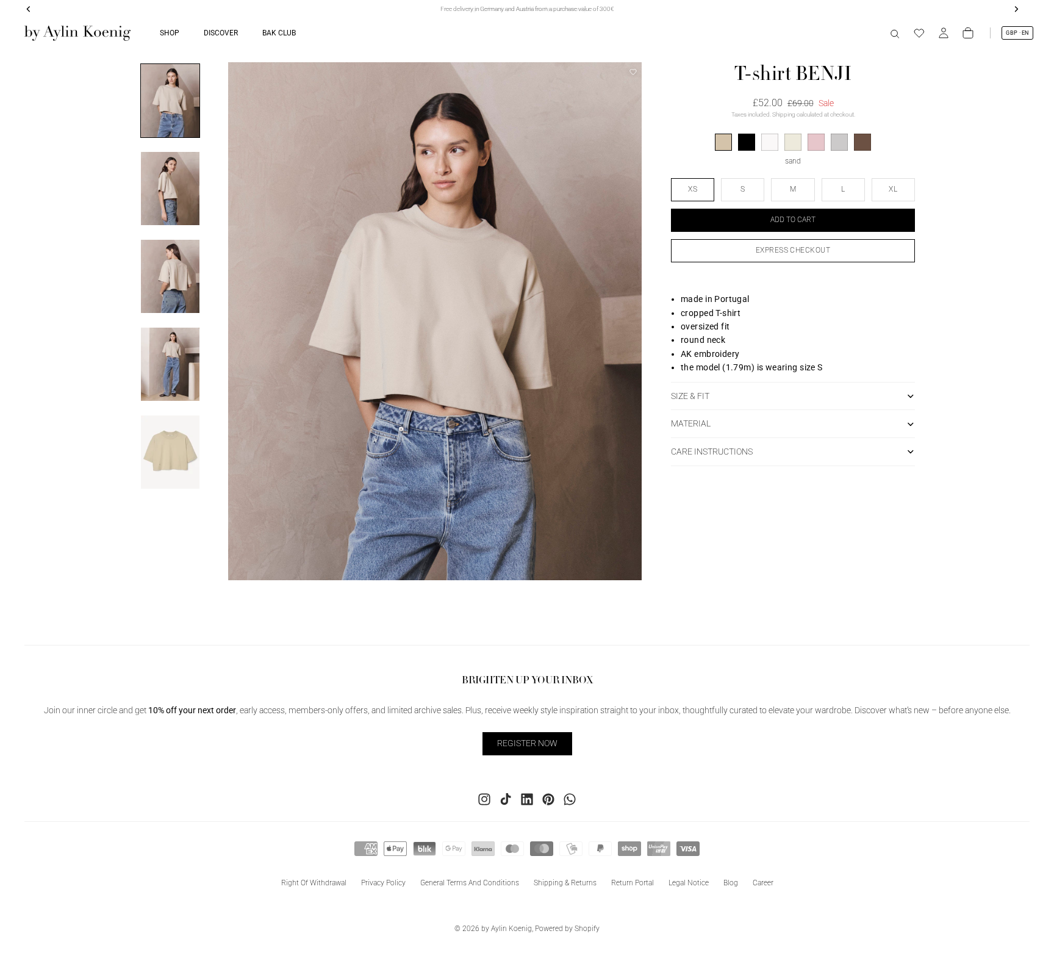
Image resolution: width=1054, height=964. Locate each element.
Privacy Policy (383, 882)
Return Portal (632, 882)
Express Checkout (793, 250)
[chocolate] (862, 142)
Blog (730, 882)
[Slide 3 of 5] (170, 276)
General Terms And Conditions (469, 882)
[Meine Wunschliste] (919, 33)
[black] (746, 142)
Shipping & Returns (565, 882)
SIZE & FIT (690, 396)
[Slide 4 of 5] (170, 364)
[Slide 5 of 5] (170, 452)
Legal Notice (689, 882)
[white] (769, 142)
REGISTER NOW (527, 743)
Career (763, 882)
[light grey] (839, 142)
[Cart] (968, 33)
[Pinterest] (548, 798)
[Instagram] (484, 798)
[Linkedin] (527, 798)
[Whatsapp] (569, 798)
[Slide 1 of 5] (170, 100)
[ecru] (792, 142)
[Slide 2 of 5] (170, 188)
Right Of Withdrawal (313, 882)
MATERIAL (691, 423)
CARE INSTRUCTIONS (712, 451)
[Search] (894, 33)
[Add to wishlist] (633, 72)
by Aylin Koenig (506, 928)
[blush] (816, 142)
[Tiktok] (505, 798)
